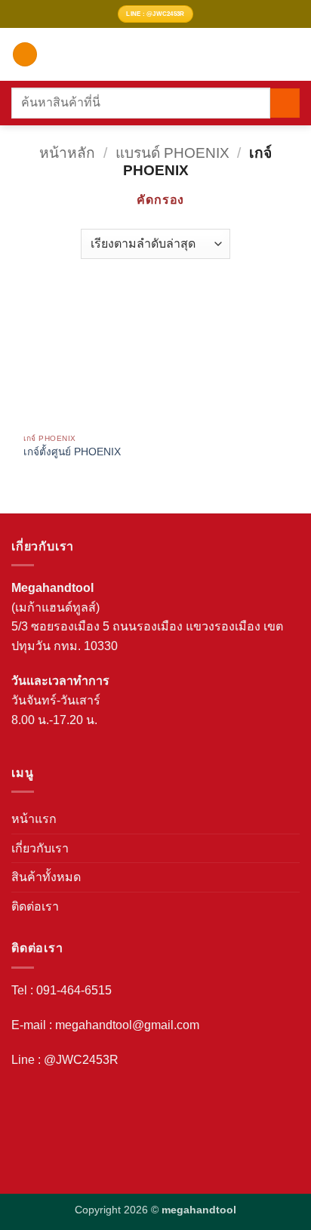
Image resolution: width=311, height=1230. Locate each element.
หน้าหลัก (67, 153)
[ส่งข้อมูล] (285, 103)
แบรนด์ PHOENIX (172, 153)
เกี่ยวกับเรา (40, 848)
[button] (25, 54)
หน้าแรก (34, 818)
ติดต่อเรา (35, 906)
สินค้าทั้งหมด (46, 877)
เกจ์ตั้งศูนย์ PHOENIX (72, 452)
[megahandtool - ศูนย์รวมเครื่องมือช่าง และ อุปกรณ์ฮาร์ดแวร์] (158, 54)
